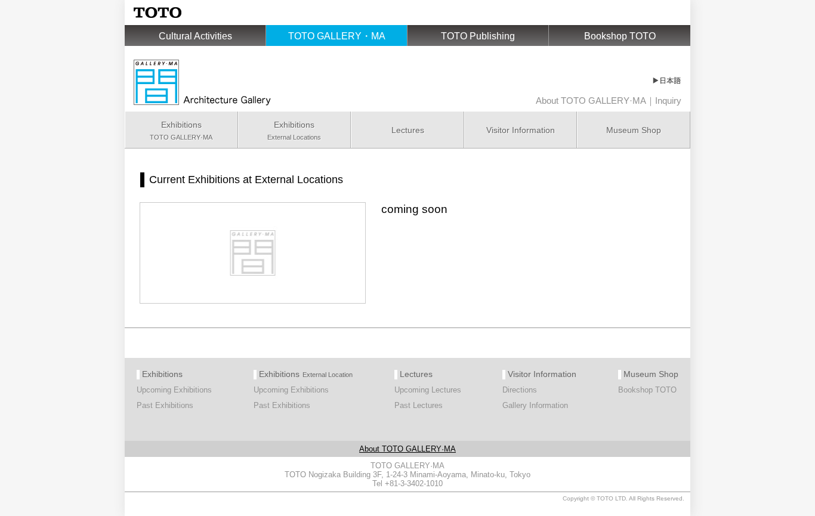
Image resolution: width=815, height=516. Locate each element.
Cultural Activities (195, 36)
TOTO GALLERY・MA (336, 36)
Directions (519, 389)
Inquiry (668, 101)
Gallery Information (535, 405)
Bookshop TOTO (620, 36)
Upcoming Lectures (427, 389)
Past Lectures (418, 405)
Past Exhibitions (165, 405)
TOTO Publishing (478, 36)
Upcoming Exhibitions (174, 389)
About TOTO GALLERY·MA (591, 101)
